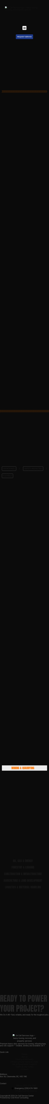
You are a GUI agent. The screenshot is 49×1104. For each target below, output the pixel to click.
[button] (24, 28)
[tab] (24, 768)
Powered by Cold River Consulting (14, 1098)
